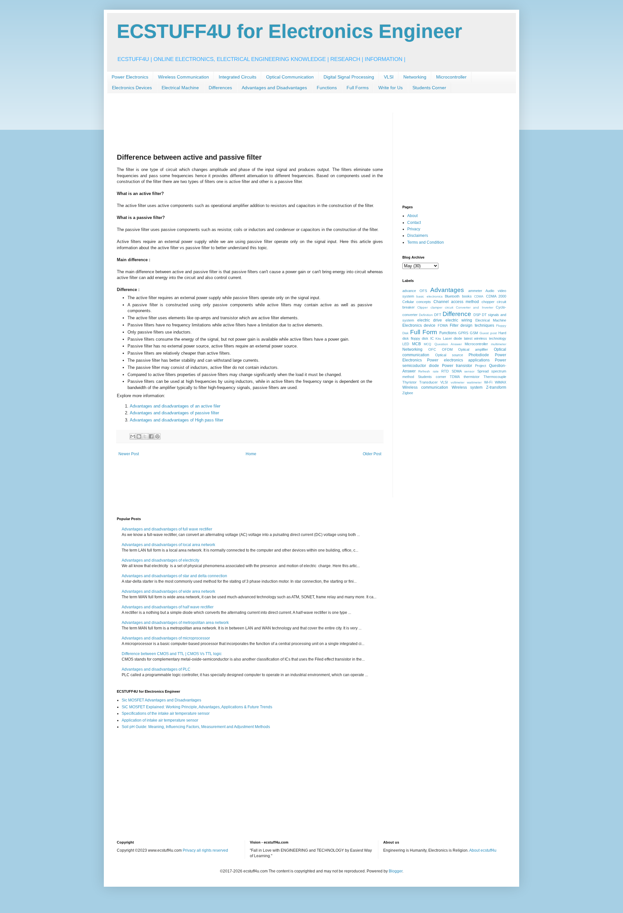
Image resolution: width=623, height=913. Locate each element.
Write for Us (390, 87)
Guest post (488, 333)
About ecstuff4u (482, 850)
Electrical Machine (180, 87)
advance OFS (414, 291)
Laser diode (452, 338)
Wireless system (467, 387)
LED (405, 344)
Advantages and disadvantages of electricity (160, 560)
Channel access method (456, 301)
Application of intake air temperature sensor (160, 720)
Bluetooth (452, 296)
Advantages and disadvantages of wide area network (168, 591)
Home (251, 454)
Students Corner (429, 87)
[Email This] (132, 436)
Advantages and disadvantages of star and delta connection (174, 576)
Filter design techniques (472, 325)
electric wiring (459, 320)
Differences (220, 87)
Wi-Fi (488, 382)
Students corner (432, 377)
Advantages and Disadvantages (274, 87)
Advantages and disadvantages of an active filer (175, 406)
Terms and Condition (425, 242)
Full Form (423, 332)
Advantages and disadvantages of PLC (156, 669)
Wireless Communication (183, 76)
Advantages (447, 289)
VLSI (389, 76)
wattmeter (474, 382)
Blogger (395, 871)
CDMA (478, 296)
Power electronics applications (458, 360)
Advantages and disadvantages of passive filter (174, 412)
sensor (469, 371)
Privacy (413, 229)
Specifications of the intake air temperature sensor (166, 713)
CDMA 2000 (496, 296)
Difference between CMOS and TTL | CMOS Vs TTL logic (172, 653)
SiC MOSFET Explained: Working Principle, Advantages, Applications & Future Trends (197, 707)
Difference (457, 313)
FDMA (443, 325)
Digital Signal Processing (349, 76)
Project (480, 366)
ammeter (475, 291)
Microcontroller (451, 76)
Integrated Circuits (237, 76)
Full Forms (358, 87)
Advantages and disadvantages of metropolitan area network (175, 622)
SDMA (457, 371)
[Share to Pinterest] (157, 436)
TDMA (455, 377)
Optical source (449, 355)
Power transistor (457, 365)
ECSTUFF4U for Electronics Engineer (289, 31)
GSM (474, 333)
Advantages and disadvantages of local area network (168, 544)
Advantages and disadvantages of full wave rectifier (167, 529)
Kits (438, 338)
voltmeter (457, 382)
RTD (445, 371)
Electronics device (418, 325)
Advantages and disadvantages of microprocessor (166, 638)
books (467, 296)
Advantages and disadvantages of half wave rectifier (168, 607)
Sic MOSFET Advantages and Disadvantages (161, 700)
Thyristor (409, 382)
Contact (414, 222)
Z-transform (496, 387)
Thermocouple (494, 377)
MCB (416, 344)
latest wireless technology (485, 338)
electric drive (429, 320)
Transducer (428, 382)
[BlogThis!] (139, 436)
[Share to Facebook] (151, 436)
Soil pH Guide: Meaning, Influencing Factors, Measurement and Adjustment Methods (196, 726)
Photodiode (479, 355)
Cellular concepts (416, 302)
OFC (432, 349)
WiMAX (500, 382)
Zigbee (407, 393)
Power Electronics (130, 76)
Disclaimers (417, 235)
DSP (477, 315)
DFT (437, 315)
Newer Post (128, 454)
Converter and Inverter (474, 307)
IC (432, 338)
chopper (488, 302)
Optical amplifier (473, 349)
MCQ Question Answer (442, 344)
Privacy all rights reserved (205, 850)
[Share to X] (145, 436)
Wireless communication (425, 387)
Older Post (372, 454)
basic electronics (429, 296)
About (412, 215)
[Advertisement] (235, 127)
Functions (327, 87)
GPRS (463, 333)
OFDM (447, 349)
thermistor (472, 377)
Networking (414, 76)
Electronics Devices (132, 87)
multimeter (498, 344)
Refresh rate (428, 371)
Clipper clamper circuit (435, 307)
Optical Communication (290, 76)
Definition (426, 315)
